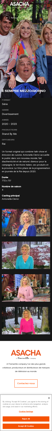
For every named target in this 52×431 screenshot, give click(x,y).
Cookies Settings (26, 412)
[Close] (49, 398)
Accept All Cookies (26, 426)
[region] (26, 412)
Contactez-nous (26, 383)
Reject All (26, 419)
